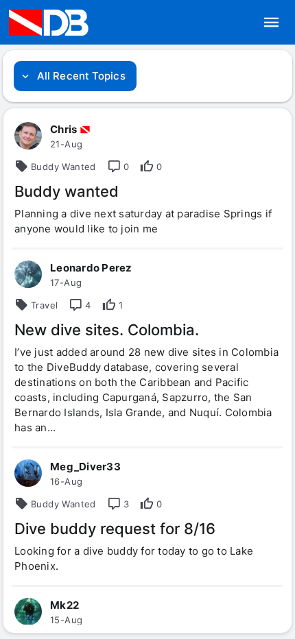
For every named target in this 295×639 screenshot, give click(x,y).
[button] (272, 23)
